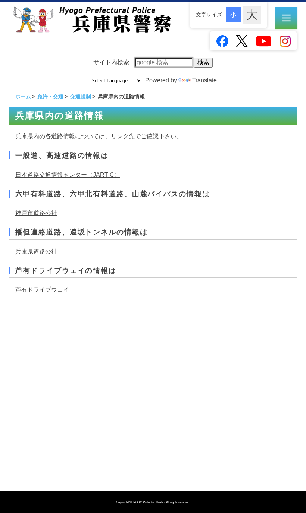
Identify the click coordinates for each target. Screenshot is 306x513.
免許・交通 (50, 96)
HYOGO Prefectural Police (148, 502)
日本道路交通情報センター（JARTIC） (67, 175)
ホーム (23, 96)
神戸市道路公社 (36, 213)
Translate (204, 80)
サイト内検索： (114, 62)
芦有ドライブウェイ (42, 289)
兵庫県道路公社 (36, 251)
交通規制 (80, 96)
